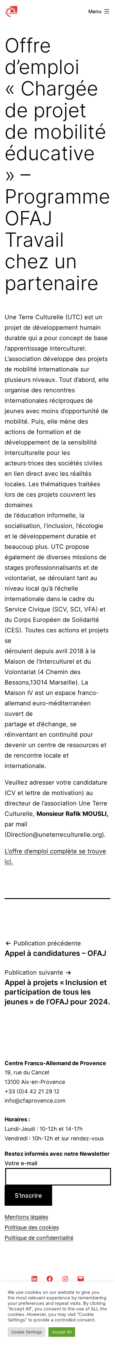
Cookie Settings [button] (26, 1331)
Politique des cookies (32, 1227)
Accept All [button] (61, 1331)
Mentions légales (26, 1217)
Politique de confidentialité (39, 1238)
